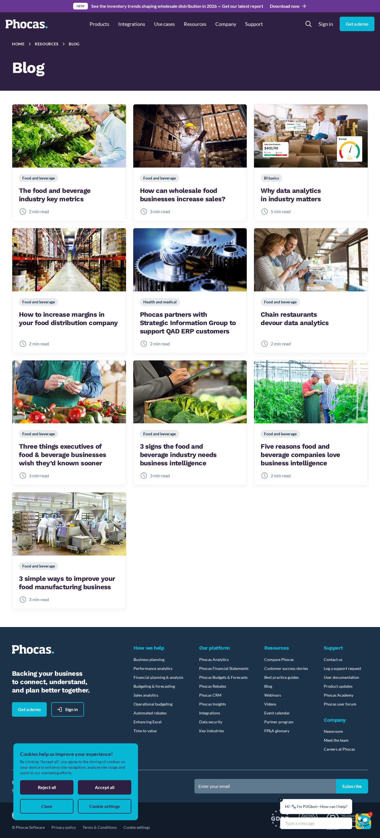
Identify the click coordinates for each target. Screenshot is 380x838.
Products (99, 24)
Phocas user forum (340, 704)
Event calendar (277, 713)
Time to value (145, 730)
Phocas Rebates (212, 686)
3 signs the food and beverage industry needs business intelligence (178, 455)
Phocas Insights (212, 704)
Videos (270, 704)
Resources (47, 43)
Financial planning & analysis (158, 677)
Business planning (149, 659)
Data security (210, 721)
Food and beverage (38, 178)
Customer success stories (286, 668)
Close (46, 806)
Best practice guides (281, 677)
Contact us (333, 659)
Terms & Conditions (100, 827)
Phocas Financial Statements (223, 668)
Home (18, 43)
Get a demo (357, 23)
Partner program (278, 721)
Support (254, 24)
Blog (74, 43)
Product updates (338, 686)
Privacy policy (63, 827)
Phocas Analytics (214, 659)
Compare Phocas (279, 659)
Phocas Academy (338, 695)
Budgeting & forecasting (154, 686)
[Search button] (308, 24)
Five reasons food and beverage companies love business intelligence (300, 455)
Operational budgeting (153, 704)
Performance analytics (153, 668)
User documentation (341, 677)
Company (225, 24)
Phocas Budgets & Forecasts (223, 677)
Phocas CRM (210, 695)
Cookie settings (137, 827)
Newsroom (333, 731)
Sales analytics (146, 695)
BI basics (271, 178)
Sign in (326, 24)
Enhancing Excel (148, 721)
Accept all (104, 787)
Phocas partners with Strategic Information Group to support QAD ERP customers (188, 323)
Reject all (47, 787)
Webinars (272, 695)
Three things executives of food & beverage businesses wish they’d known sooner (62, 455)
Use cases (164, 24)
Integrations (131, 24)
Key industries (211, 730)
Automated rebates (150, 713)
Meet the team (336, 740)
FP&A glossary (276, 730)
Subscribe (352, 786)
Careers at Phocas (339, 749)
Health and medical (160, 301)
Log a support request (342, 668)
